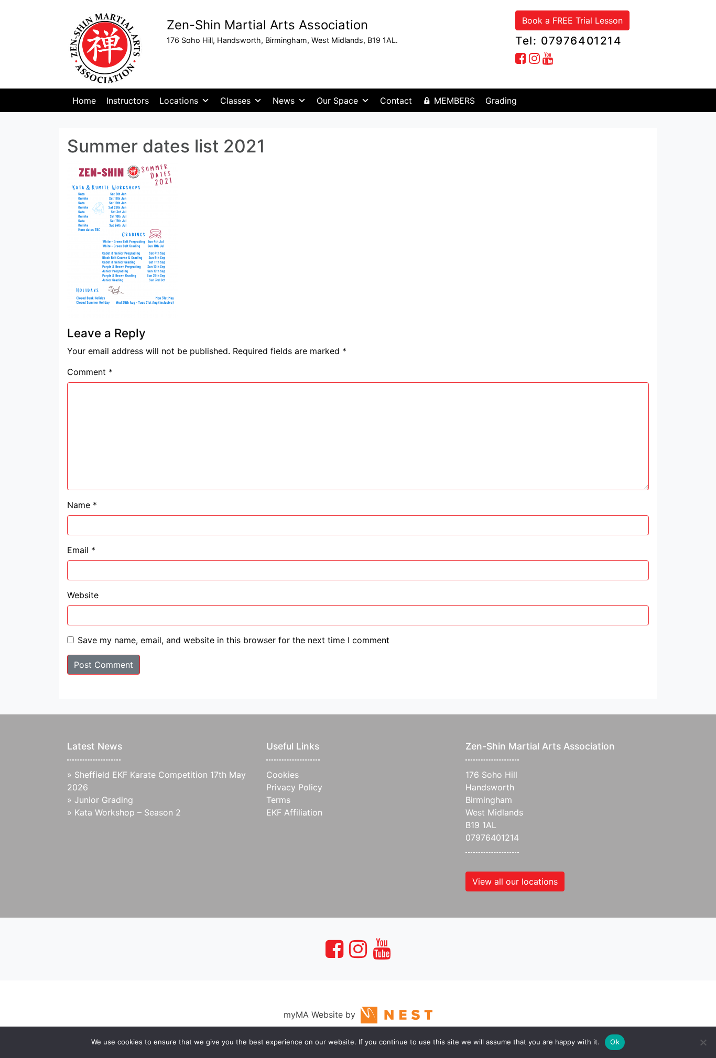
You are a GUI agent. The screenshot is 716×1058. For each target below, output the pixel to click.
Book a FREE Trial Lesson (572, 20)
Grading (501, 100)
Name (82, 505)
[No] (703, 1042)
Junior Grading (103, 800)
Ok (615, 1042)
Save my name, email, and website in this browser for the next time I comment (233, 640)
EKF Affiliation (294, 812)
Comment (90, 372)
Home (84, 100)
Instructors (127, 100)
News (284, 100)
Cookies (282, 774)
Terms (278, 800)
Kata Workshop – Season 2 (127, 812)
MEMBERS (454, 100)
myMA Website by (322, 1014)
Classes (235, 100)
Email (81, 550)
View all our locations (515, 881)
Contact (396, 100)
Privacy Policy (294, 787)
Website (83, 595)
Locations (178, 100)
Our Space (337, 100)
